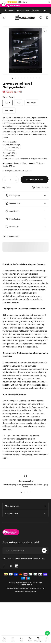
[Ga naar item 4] (21, 78)
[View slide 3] (27, 492)
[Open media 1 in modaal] (44, 30)
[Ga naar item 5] (24, 78)
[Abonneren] (44, 550)
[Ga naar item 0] (12, 78)
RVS (18, 103)
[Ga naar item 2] (15, 78)
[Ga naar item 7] (29, 78)
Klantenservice (25, 481)
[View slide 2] (24, 492)
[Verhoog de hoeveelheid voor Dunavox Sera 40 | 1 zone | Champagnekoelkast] (15, 179)
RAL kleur (9, 110)
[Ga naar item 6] (27, 78)
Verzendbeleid (19, 591)
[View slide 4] (29, 492)
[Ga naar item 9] (35, 78)
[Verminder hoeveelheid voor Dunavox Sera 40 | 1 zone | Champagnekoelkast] (5, 179)
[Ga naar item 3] (18, 78)
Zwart (7, 103)
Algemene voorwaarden (37, 588)
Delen (8, 187)
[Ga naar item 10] (38, 78)
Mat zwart (31, 103)
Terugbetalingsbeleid (12, 588)
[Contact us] (47, 633)
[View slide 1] (21, 492)
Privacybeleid (24, 588)
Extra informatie (42, 187)
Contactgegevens (30, 591)
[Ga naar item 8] (32, 78)
